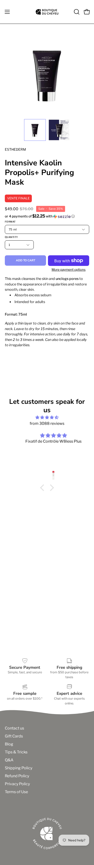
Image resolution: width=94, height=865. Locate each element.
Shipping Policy (18, 768)
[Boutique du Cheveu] (47, 12)
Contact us (14, 728)
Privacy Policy (17, 784)
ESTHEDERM (15, 149)
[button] (76, 11)
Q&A (9, 760)
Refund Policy (17, 776)
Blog (9, 744)
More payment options (69, 269)
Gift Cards (14, 736)
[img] (47, 417)
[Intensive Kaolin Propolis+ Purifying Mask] (35, 130)
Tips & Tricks (16, 752)
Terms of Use (16, 792)
